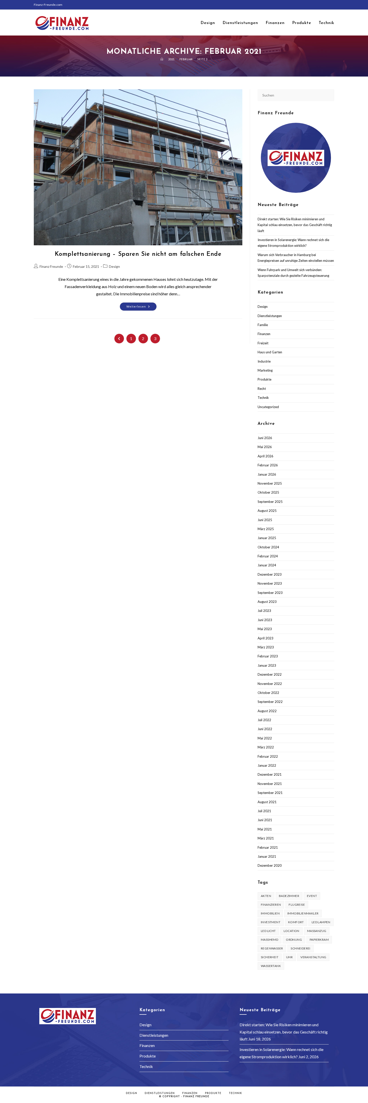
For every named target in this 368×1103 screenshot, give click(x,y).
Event (312, 896)
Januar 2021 (267, 856)
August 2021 (267, 802)
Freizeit (263, 343)
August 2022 (267, 711)
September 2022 (270, 702)
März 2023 (266, 647)
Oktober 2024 (268, 547)
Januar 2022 (267, 765)
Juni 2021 (265, 820)
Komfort (296, 922)
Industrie (264, 361)
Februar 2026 (268, 465)
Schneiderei (300, 948)
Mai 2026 (265, 447)
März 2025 (266, 529)
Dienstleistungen (270, 316)
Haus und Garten (270, 352)
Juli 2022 (264, 720)
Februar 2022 (268, 756)
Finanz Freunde (51, 266)
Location (291, 931)
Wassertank (271, 966)
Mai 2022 (265, 738)
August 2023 (267, 602)
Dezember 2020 (270, 865)
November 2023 (270, 583)
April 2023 (265, 638)
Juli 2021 (264, 811)
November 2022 (270, 684)
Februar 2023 (268, 656)
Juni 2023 (265, 620)
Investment (270, 922)
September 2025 (270, 502)
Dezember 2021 (270, 774)
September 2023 (270, 593)
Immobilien (270, 913)
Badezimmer (289, 896)
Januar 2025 (267, 538)
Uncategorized (268, 407)
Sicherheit (269, 957)
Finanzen (264, 334)
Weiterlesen (141, 307)
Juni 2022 (265, 729)
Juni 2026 (265, 438)
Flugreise (297, 904)
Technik (263, 398)
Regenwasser (272, 948)
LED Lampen (321, 922)
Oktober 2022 (268, 693)
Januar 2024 (267, 565)
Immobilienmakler (302, 913)
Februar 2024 (268, 556)
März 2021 (266, 838)
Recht (262, 389)
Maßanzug (316, 931)
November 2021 (270, 784)
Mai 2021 (265, 829)
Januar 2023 (267, 665)
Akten (266, 896)
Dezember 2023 (270, 574)
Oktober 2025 (268, 492)
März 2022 (266, 747)
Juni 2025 (265, 520)
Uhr (289, 957)
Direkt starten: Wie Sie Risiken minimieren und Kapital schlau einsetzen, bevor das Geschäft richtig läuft (295, 225)
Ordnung (294, 939)
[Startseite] (161, 59)
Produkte (264, 379)
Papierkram (319, 939)
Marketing (265, 370)
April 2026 (265, 456)
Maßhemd (269, 939)
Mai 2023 (265, 629)
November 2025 (270, 483)
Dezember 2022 (270, 674)
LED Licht (268, 931)
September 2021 (270, 793)
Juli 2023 (264, 611)
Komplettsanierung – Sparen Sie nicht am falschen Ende (138, 254)
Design (114, 266)
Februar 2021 (268, 847)
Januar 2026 (267, 474)
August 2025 (267, 511)
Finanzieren (271, 904)
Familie (263, 325)
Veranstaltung (313, 957)
